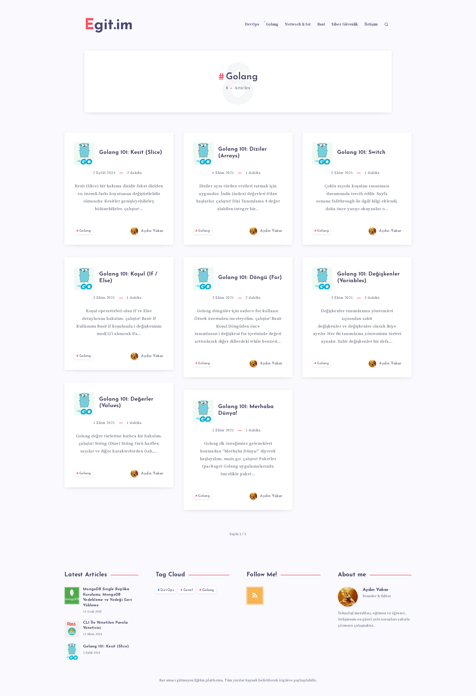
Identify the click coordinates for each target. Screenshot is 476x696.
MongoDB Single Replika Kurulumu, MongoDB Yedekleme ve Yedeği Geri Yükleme (107, 597)
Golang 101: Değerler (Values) (126, 402)
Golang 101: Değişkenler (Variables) (368, 277)
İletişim (371, 24)
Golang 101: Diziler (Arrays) (242, 152)
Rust (321, 24)
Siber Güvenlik (344, 24)
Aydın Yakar (375, 590)
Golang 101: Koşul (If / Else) (128, 277)
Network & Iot (298, 24)
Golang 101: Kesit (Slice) (130, 152)
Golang (272, 24)
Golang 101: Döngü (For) (250, 277)
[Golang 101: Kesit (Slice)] (71, 651)
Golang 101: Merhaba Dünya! (246, 410)
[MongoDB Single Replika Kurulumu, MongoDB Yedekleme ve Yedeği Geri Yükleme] (71, 595)
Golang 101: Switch (361, 152)
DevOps (252, 24)
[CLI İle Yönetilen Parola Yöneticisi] (71, 628)
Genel (188, 590)
